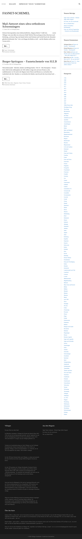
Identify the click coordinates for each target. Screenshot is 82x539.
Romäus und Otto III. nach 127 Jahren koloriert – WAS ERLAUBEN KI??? (72, 53)
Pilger (65, 316)
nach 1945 (66, 299)
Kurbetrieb (66, 268)
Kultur (65, 264)
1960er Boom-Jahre (8, 83)
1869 (65, 82)
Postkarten (66, 322)
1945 (65, 103)
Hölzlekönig (66, 213)
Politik (65, 318)
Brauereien (66, 136)
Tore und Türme (67, 372)
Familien (66, 155)
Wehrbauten (66, 404)
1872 (65, 88)
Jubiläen (66, 228)
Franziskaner (67, 170)
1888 (65, 94)
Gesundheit (66, 193)
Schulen (66, 349)
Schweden (66, 351)
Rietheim (66, 330)
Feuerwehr (66, 161)
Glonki (65, 199)
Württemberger (67, 410)
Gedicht (65, 186)
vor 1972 (66, 397)
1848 (65, 80)
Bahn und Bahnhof (68, 130)
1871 (65, 86)
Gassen (65, 180)
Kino (65, 251)
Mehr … (6, 46)
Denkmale (66, 149)
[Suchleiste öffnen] (79, 4)
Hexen (65, 209)
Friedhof (66, 174)
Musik (65, 297)
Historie (66, 211)
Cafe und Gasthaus (68, 147)
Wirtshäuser (66, 408)
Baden (65, 128)
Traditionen (66, 376)
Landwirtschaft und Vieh (69, 270)
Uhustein (66, 378)
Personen (28, 83)
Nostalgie (66, 303)
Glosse (65, 201)
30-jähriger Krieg (68, 107)
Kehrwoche (66, 245)
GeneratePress (51, 536)
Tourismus (66, 374)
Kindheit (66, 249)
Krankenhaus (67, 259)
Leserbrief (66, 272)
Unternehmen (67, 383)
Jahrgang (66, 224)
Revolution (66, 328)
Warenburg (66, 401)
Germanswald (67, 190)
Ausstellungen (67, 124)
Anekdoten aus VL (68, 117)
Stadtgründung (67, 362)
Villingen (66, 393)
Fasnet (5, 50)
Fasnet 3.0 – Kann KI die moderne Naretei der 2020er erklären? (71, 63)
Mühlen (65, 289)
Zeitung (65, 412)
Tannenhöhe (66, 368)
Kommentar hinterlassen (9, 51)
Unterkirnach (67, 381)
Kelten (65, 247)
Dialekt (65, 151)
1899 (65, 96)
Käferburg (66, 236)
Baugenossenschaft (68, 134)
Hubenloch (66, 218)
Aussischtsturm (67, 121)
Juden (65, 230)
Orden (65, 307)
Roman (65, 335)
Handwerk (66, 205)
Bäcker (65, 126)
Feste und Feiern (67, 159)
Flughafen (66, 165)
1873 (65, 90)
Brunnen (66, 142)
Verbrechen (66, 385)
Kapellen (66, 238)
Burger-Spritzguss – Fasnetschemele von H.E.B (29, 61)
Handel (65, 203)
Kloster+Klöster (67, 257)
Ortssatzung (66, 310)
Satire (65, 347)
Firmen (24, 83)
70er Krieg (66, 109)
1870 (65, 84)
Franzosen (66, 172)
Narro (65, 301)
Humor (65, 220)
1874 (65, 92)
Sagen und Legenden (68, 339)
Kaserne (66, 243)
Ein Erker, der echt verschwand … (72, 21)
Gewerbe (66, 197)
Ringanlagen (67, 333)
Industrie (66, 222)
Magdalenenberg (67, 280)
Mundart (66, 291)
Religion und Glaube (68, 326)
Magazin (12, 4)
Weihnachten (67, 406)
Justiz (65, 234)
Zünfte (65, 414)
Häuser (65, 207)
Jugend (65, 232)
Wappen (66, 399)
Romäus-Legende (68, 337)
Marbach (66, 282)
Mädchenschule (67, 278)
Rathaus (65, 324)
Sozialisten (66, 355)
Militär (65, 287)
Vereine (65, 387)
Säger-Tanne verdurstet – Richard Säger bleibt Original (55, 430)
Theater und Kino (68, 370)
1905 (65, 98)
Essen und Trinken (68, 153)
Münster (66, 293)
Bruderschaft (67, 140)
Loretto (65, 276)
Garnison (66, 176)
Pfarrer (65, 314)
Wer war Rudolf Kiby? (69, 23)
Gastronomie (67, 182)
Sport (65, 360)
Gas (65, 178)
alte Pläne (66, 115)
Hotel (65, 216)
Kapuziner (66, 241)
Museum (66, 295)
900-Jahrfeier (67, 111)
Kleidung (66, 255)
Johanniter (66, 226)
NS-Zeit (66, 305)
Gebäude (66, 184)
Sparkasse (66, 358)
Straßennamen (67, 366)
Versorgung (66, 391)
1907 (65, 101)
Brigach (65, 138)
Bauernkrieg (66, 132)
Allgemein (16, 83)
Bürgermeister (67, 144)
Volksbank (66, 395)
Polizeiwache (67, 320)
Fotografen (66, 167)
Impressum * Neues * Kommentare (32, 4)
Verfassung (66, 389)
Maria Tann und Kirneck (69, 284)
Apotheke (66, 119)
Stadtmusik (66, 364)
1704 (65, 78)
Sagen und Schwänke (69, 341)
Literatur (66, 274)
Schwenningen (11, 50)
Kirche (65, 253)
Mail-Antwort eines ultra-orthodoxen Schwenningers (23, 25)
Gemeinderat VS (67, 188)
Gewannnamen (67, 195)
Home (4, 4)
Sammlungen (67, 345)
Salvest (65, 343)
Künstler (66, 266)
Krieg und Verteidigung (69, 261)
